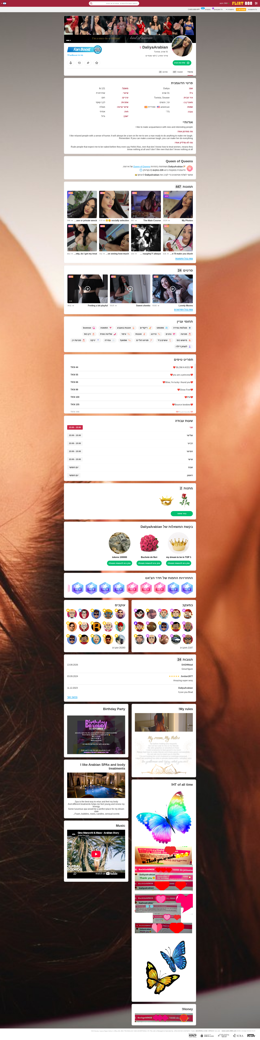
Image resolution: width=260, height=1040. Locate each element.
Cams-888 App (194, 9)
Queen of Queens (141, 166)
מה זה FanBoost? (75, 55)
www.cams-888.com (229, 1031)
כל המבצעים (218, 9)
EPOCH (211, 1031)
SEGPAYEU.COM (201, 1031)
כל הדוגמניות (252, 9)
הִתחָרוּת (208, 9)
